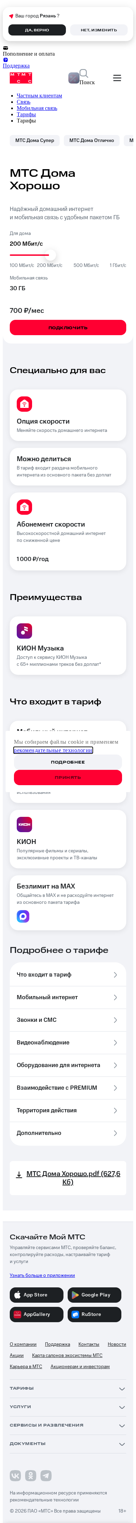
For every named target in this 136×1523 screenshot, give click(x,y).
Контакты (88, 1344)
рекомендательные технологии (53, 750)
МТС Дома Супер (34, 140)
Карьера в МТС (26, 1367)
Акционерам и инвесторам (80, 1367)
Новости (117, 1344)
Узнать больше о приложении (42, 1275)
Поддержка (57, 1344)
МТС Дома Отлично (91, 140)
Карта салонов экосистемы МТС (67, 1355)
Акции (17, 1355)
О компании (23, 1344)
